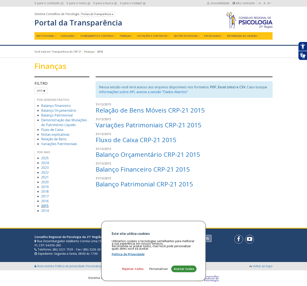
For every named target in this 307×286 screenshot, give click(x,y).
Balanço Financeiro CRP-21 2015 (143, 169)
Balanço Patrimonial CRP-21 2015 (144, 184)
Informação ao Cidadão (242, 35)
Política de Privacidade (128, 254)
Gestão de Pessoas (186, 35)
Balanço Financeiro (56, 105)
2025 (45, 158)
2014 (45, 210)
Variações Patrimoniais (59, 144)
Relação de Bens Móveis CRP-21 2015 (150, 110)
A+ (269, 3)
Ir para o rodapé (132, 3)
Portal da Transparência (78, 23)
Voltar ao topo (263, 266)
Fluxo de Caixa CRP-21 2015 (136, 139)
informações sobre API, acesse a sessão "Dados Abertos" (143, 92)
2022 (45, 172)
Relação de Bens (54, 139)
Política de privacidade (70, 266)
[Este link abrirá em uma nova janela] (238, 239)
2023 (45, 167)
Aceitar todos (184, 269)
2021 (45, 177)
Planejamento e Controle (97, 35)
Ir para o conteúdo (48, 3)
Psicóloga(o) (212, 35)
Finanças (125, 35)
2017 (45, 196)
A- (260, 3)
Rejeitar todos (132, 269)
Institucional (45, 35)
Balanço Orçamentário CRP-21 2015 (148, 154)
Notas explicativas (55, 134)
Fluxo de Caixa (52, 129)
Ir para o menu (77, 3)
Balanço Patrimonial (57, 115)
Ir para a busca (104, 3)
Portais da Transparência (96, 14)
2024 (45, 163)
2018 (45, 191)
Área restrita (45, 266)
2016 (45, 201)
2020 (45, 182)
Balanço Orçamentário (58, 110)
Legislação (67, 35)
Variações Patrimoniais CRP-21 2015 (148, 125)
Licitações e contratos (152, 35)
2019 (45, 187)
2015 (40, 90)
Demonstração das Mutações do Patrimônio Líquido (64, 122)
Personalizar (158, 269)
